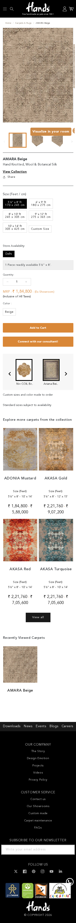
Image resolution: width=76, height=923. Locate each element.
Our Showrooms (38, 806)
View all (38, 617)
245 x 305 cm (15, 215)
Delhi (8, 253)
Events (41, 726)
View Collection (15, 172)
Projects (38, 765)
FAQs (38, 827)
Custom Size (40, 229)
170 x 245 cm (15, 204)
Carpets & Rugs (23, 23)
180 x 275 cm (41, 204)
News (28, 726)
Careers (67, 726)
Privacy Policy (38, 779)
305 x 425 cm (15, 227)
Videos (38, 772)
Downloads (11, 726)
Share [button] (11, 177)
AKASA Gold (56, 478)
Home (8, 23)
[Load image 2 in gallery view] (37, 140)
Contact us (38, 799)
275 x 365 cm (41, 215)
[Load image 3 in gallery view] (57, 140)
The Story (38, 751)
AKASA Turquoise (56, 569)
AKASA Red (20, 569)
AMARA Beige (20, 690)
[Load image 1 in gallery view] (18, 140)
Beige (9, 311)
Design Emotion (38, 758)
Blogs (53, 726)
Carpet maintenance (38, 820)
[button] (4, 8)
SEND (67, 849)
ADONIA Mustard (20, 478)
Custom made (38, 813)
